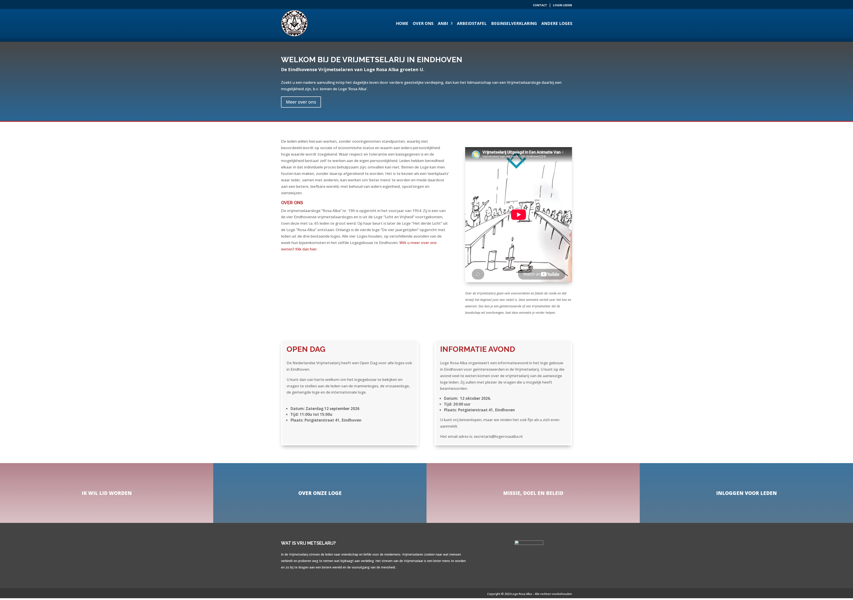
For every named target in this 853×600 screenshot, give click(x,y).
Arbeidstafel (472, 23)
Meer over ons (301, 102)
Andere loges (556, 23)
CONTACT (540, 5)
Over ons (423, 23)
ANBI (443, 23)
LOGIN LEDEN (562, 5)
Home (402, 23)
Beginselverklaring (514, 23)
